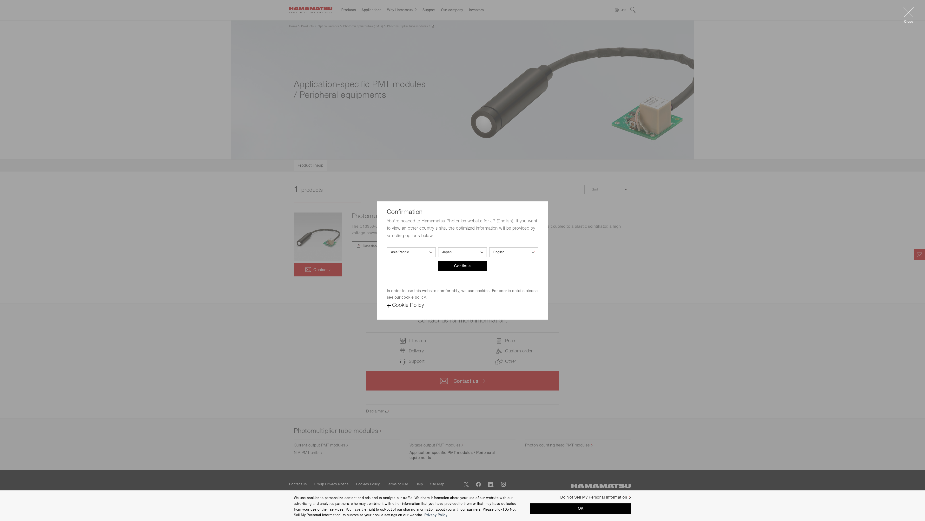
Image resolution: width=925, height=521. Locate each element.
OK (581, 509)
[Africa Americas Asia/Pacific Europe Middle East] (411, 252)
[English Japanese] (513, 252)
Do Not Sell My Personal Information (593, 498)
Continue (462, 266)
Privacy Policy (435, 515)
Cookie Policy (408, 305)
